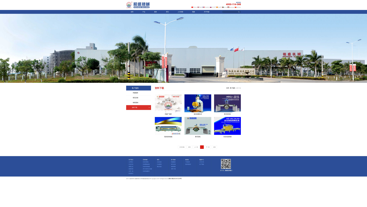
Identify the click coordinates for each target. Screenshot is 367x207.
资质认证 (131, 166)
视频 (193, 12)
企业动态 (159, 162)
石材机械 (145, 159)
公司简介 (131, 162)
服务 (155, 12)
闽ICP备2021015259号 (175, 178)
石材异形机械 (146, 166)
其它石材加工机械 (147, 169)
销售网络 (173, 166)
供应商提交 (188, 164)
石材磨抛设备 (146, 164)
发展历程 (131, 169)
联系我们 (131, 173)
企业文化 (131, 164)
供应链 (187, 159)
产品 (143, 12)
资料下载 (134, 107)
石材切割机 (146, 162)
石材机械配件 (146, 171)
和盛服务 (135, 93)
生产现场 (201, 164)
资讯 (167, 12)
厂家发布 (187, 162)
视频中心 (201, 159)
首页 (132, 12)
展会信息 (159, 166)
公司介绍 (201, 162)
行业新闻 (159, 164)
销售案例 (135, 102)
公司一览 (131, 171)
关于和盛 (206, 12)
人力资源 (180, 12)
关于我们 (131, 159)
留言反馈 (135, 97)
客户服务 (232, 88)
